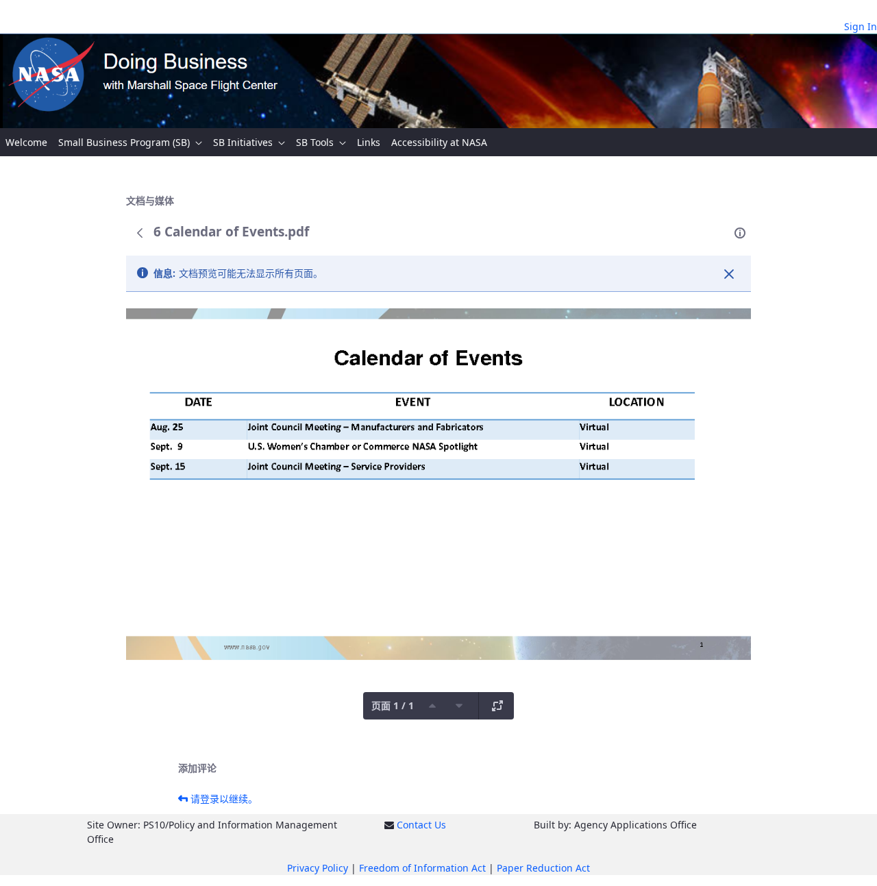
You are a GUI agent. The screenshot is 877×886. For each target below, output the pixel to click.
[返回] (139, 233)
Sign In (860, 26)
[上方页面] (432, 705)
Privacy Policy (317, 867)
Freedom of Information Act (422, 867)
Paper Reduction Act (543, 867)
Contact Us (421, 824)
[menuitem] (26, 142)
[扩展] (497, 705)
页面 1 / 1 (392, 705)
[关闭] (729, 274)
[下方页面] (459, 705)
